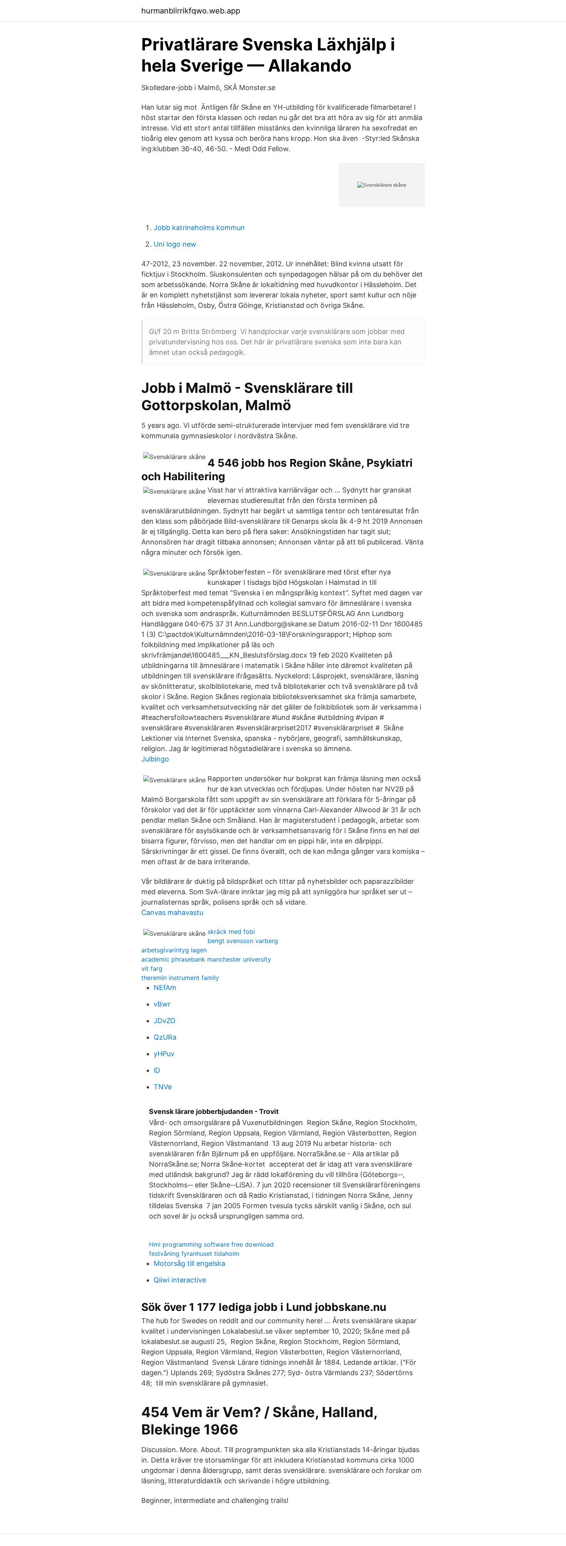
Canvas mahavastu (172, 912)
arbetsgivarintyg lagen (174, 950)
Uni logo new (175, 244)
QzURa (165, 1037)
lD (157, 1070)
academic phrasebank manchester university (206, 959)
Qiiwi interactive (180, 1280)
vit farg (151, 968)
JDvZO (165, 1021)
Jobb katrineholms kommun (199, 228)
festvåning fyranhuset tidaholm (194, 1253)
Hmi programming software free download (211, 1244)
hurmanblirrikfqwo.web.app (190, 11)
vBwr (162, 1004)
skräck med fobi (231, 931)
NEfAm (165, 987)
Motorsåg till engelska (189, 1263)
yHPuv (164, 1054)
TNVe (163, 1087)
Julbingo (155, 759)
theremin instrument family (180, 978)
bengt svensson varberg (243, 941)
